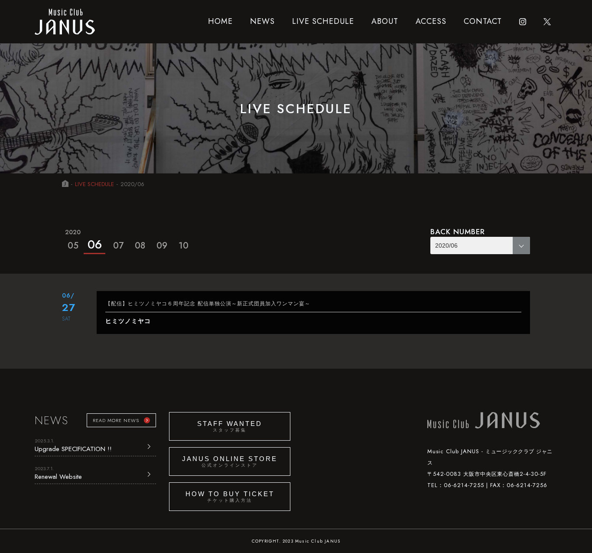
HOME (220, 21)
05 (73, 240)
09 (161, 245)
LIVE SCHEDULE (323, 21)
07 (118, 245)
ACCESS (431, 21)
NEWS (262, 21)
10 (184, 245)
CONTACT (483, 21)
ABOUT (384, 21)
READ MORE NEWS (116, 420)
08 (140, 245)
